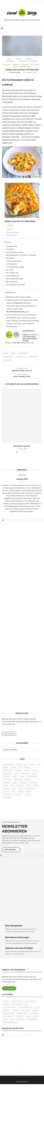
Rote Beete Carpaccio (22, 446)
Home (9, 59)
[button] (4, 420)
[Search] (42, 28)
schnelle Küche (30, 788)
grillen (16, 773)
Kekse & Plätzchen (8, 1013)
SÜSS (12, 1019)
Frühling (27, 770)
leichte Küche (7, 779)
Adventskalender (8, 764)
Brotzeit (5, 767)
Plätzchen (6, 788)
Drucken (10, 225)
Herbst (5, 353)
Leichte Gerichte (32, 776)
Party (12, 785)
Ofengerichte (34, 1013)
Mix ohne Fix (18, 779)
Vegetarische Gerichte (10, 1022)
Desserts (6, 1004)
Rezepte (18, 59)
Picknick (35, 785)
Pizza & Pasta (19, 1016)
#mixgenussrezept (27, 343)
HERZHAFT (28, 59)
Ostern (5, 785)
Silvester (6, 791)
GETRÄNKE (15, 1010)
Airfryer (5, 1001)
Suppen (5, 1019)
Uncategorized (32, 1019)
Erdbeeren (27, 767)
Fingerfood (18, 770)
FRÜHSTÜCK (6, 1010)
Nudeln (15, 782)
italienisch (6, 776)
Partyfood (20, 785)
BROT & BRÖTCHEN (31, 1001)
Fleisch (37, 1007)
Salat (14, 788)
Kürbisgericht (23, 353)
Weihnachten (7, 797)
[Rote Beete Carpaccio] (22, 415)
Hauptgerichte (10, 61)
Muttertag (28, 779)
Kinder (14, 776)
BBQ (25, 764)
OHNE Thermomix (8, 1016)
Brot (38, 764)
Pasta (28, 785)
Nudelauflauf (20, 356)
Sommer (21, 791)
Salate (36, 1016)
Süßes (28, 791)
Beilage (31, 764)
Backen (19, 764)
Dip (20, 767)
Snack (14, 791)
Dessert (13, 767)
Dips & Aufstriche (17, 1004)
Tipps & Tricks (20, 1019)
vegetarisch (7, 360)
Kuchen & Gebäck (22, 1013)
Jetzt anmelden (9, 988)
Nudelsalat (23, 782)
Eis (26, 1004)
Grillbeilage (7, 773)
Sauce (20, 788)
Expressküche (7, 770)
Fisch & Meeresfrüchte (25, 1007)
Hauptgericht (25, 773)
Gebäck (35, 770)
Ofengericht (33, 356)
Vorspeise (27, 794)
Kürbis (13, 353)
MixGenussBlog (15, 72)
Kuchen (22, 776)
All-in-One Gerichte (17, 1001)
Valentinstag (7, 794)
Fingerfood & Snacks (9, 1007)
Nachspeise (6, 782)
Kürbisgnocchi (8, 356)
